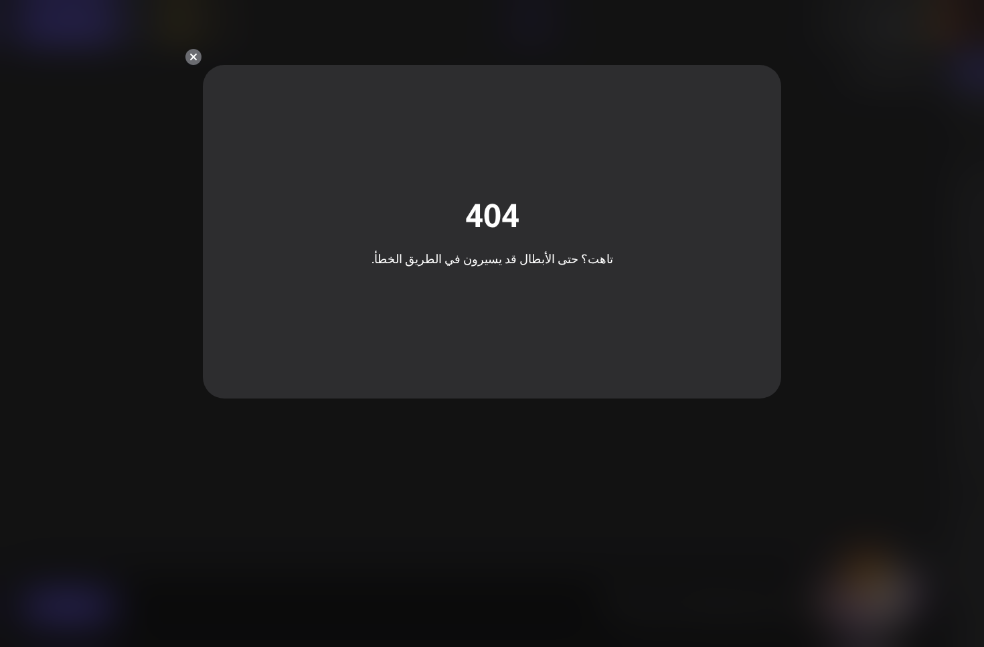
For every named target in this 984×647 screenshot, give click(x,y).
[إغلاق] (193, 57)
